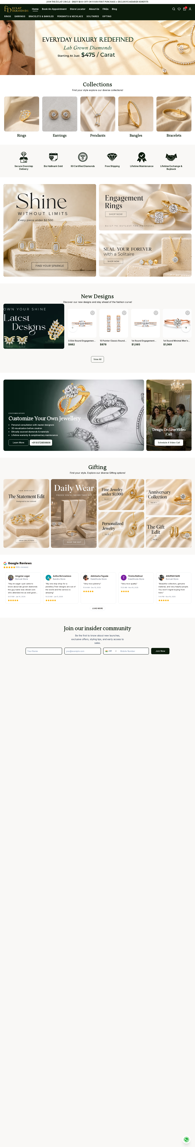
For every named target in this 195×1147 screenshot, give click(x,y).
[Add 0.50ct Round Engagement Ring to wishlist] (92, 313)
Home (35, 9)
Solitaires (93, 16)
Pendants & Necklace (70, 16)
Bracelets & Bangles (41, 16)
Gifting (106, 16)
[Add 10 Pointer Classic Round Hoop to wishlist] (124, 313)
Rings (7, 16)
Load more (97, 608)
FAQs (105, 9)
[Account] (190, 9)
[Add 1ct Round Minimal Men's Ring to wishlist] (187, 313)
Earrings (20, 16)
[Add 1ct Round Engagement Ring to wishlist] (156, 313)
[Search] (173, 9)
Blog (114, 9)
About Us (94, 9)
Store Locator (78, 9)
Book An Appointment (54, 9)
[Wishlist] (179, 9)
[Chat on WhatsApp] (186, 1140)
